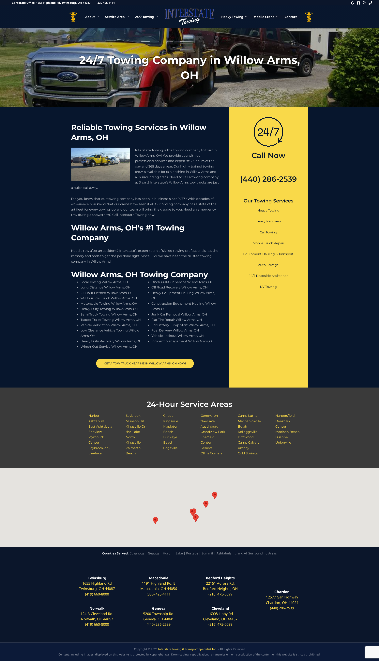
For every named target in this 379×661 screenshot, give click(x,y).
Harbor (93, 416)
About (90, 17)
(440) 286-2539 (268, 179)
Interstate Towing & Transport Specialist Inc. (187, 649)
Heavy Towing (232, 17)
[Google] (352, 3)
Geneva (207, 448)
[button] (155, 520)
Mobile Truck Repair (268, 243)
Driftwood (246, 437)
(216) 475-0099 (220, 594)
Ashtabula (96, 421)
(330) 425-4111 (159, 594)
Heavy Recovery (268, 221)
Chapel (168, 416)
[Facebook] (358, 3)
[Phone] (370, 3)
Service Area (115, 17)
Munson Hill (135, 421)
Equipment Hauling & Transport (268, 254)
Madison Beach (287, 432)
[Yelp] (364, 3)
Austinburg (210, 426)
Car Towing (268, 232)
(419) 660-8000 (97, 594)
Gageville (170, 448)
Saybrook (133, 416)
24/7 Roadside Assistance (268, 276)
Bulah (242, 426)
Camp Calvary (248, 442)
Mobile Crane (263, 17)
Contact (291, 17)
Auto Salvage (268, 265)
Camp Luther (248, 416)
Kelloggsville (248, 432)
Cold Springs (248, 453)
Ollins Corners (211, 453)
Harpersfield (285, 416)
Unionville (283, 442)
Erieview (95, 432)
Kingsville (170, 421)
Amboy (243, 448)
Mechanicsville (249, 421)
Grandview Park (213, 432)
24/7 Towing (144, 17)
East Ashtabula (100, 426)
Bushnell (282, 437)
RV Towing (268, 287)
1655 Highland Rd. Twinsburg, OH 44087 (63, 3)
